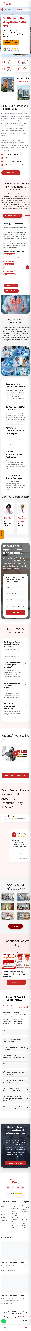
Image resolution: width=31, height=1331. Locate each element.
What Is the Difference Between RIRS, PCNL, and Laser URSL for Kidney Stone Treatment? (15, 974)
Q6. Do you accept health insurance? (12, 1065)
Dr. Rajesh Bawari (21, 525)
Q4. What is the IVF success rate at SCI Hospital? (14, 1048)
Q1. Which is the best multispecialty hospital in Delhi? (14, 1007)
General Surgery (13, 1227)
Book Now (15, 613)
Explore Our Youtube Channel (15, 775)
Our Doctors (4, 1212)
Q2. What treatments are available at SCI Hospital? (12, 1032)
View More (14, 926)
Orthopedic (14, 1213)
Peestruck (23, 1317)
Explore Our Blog (16, 982)
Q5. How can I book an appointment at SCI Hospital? (13, 1057)
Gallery (3, 1214)
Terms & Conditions (14, 1321)
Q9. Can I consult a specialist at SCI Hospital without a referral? (14, 1089)
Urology (13, 1206)
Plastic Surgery (15, 1208)
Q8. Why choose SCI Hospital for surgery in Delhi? (14, 1081)
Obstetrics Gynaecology (15, 1216)
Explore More (10, 173)
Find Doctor (11, 285)
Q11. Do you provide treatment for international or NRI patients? (14, 1108)
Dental (13, 1223)
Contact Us (4, 1220)
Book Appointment (15, 1163)
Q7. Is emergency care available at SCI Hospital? (14, 1073)
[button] (3, 741)
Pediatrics (14, 1219)
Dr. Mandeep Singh (7, 523)
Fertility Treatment (14, 1210)
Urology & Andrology (12, 216)
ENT (12, 1221)
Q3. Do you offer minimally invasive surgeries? (12, 1040)
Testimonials (4, 1209)
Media (3, 1217)
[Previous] (3, 267)
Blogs (2, 1206)
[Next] (27, 267)
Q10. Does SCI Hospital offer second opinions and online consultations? (12, 1099)
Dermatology (14, 1225)
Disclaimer (26, 1320)
